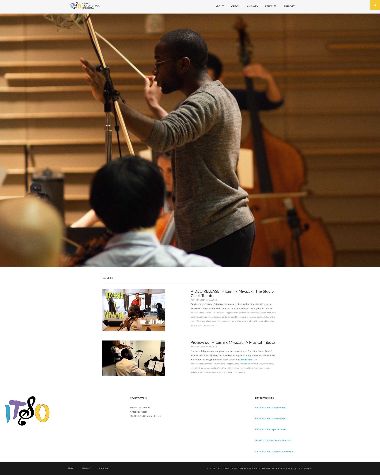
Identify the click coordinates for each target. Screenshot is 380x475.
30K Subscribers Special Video (270, 418)
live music (242, 317)
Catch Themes (304, 468)
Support (289, 6)
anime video (266, 313)
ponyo (214, 321)
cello (274, 313)
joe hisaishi (232, 317)
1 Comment (209, 326)
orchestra (195, 372)
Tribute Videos (218, 313)
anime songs (255, 313)
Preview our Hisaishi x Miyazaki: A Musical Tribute (233, 343)
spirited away (240, 321)
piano (208, 321)
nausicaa (266, 368)
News (71, 469)
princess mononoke (226, 321)
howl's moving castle (218, 317)
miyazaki (246, 368)
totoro (260, 321)
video (266, 321)
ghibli (193, 317)
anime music (244, 313)
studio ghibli (252, 321)
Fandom (208, 364)
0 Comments (239, 372)
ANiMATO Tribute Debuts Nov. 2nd (273, 440)
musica (259, 368)
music (259, 317)
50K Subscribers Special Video (270, 407)
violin (200, 326)
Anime (201, 313)
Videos (235, 6)
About (219, 6)
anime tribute (256, 364)
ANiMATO (86, 469)
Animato (252, 6)
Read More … (248, 359)
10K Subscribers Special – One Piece (274, 451)
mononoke (251, 317)
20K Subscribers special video (270, 429)
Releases (270, 6)
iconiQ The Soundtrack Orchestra (252, 468)
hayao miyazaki (202, 317)
